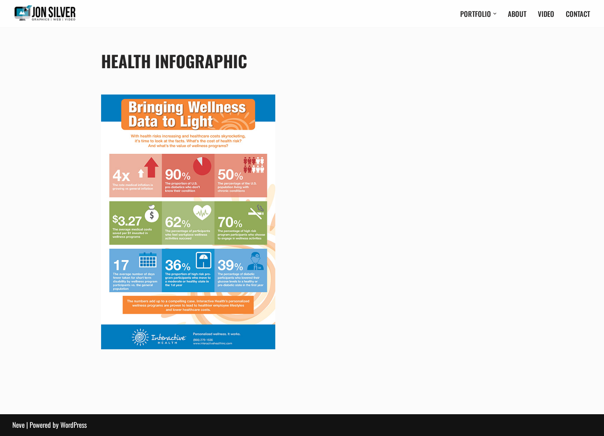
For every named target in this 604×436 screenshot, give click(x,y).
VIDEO (546, 14)
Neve (18, 425)
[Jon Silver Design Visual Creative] (45, 13)
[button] (495, 14)
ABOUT (517, 14)
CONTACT (578, 14)
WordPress (73, 425)
